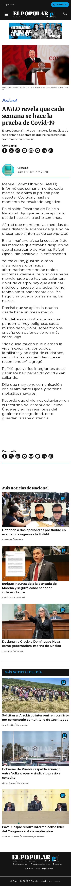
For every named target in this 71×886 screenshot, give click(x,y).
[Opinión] (35, 30)
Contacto (28, 868)
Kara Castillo (8, 725)
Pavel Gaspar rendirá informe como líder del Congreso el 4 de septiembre (33, 829)
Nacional (9, 100)
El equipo (57, 864)
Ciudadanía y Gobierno (32, 836)
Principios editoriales (40, 864)
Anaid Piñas (7, 597)
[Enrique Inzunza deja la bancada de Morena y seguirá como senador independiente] (35, 563)
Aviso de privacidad (45, 868)
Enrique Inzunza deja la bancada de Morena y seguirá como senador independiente (29, 588)
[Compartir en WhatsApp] (17, 150)
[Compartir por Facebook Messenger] (37, 150)
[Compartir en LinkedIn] (44, 150)
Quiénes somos (20, 864)
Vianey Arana (8, 783)
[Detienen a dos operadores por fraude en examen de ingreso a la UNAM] (35, 509)
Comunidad (22, 725)
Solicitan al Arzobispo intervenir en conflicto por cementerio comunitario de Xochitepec (35, 718)
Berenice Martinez (10, 836)
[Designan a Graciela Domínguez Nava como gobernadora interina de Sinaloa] (35, 621)
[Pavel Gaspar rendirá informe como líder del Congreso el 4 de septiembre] (35, 806)
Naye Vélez (7, 539)
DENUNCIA (61, 4)
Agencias (22, 167)
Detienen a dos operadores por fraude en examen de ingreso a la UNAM (34, 532)
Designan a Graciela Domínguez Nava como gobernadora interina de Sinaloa (31, 644)
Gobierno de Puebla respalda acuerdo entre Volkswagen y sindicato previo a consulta (31, 773)
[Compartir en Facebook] (4, 150)
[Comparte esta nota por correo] (31, 150)
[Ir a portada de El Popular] (34, 14)
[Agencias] (8, 169)
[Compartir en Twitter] (11, 150)
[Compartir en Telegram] (24, 150)
